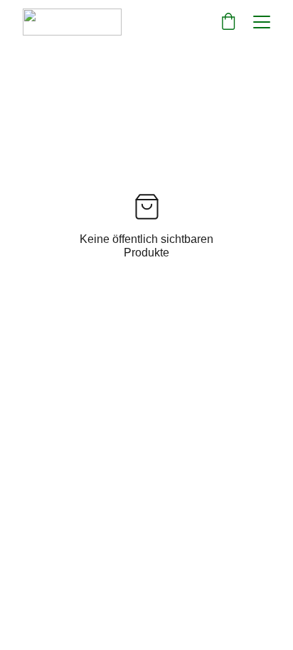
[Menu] (261, 22)
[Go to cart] (228, 22)
